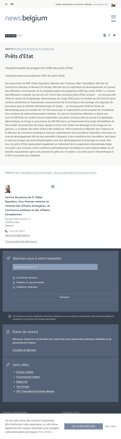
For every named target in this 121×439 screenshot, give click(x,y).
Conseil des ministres (26, 278)
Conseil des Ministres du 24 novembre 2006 (35, 49)
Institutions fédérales (26, 287)
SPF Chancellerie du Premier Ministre (35, 391)
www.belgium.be (100, 4)
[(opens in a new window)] (108, 35)
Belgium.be (22, 381)
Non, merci (110, 426)
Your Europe (22, 386)
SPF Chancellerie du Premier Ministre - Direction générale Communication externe (56, 172)
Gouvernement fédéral (28, 377)
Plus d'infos (45, 431)
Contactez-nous (70, 412)
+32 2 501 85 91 (17, 231)
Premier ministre (24, 372)
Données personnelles (15, 412)
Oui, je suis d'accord (83, 426)
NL (6, 4)
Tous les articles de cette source (21, 241)
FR (12, 4)
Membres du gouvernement (30, 282)
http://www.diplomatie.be (17, 235)
